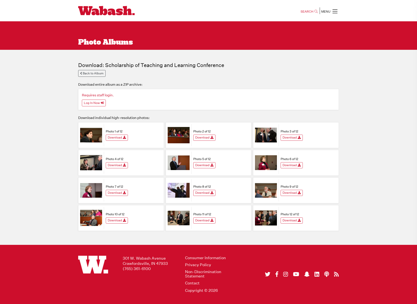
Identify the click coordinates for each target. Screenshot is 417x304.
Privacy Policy (198, 265)
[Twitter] (267, 274)
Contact (192, 283)
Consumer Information (205, 258)
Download (115, 137)
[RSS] (336, 274)
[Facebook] (276, 274)
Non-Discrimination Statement (203, 274)
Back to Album (93, 73)
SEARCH (307, 11)
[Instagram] (285, 274)
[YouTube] (296, 274)
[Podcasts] (326, 274)
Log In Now (92, 103)
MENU (325, 11)
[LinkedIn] (316, 274)
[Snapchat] (306, 274)
